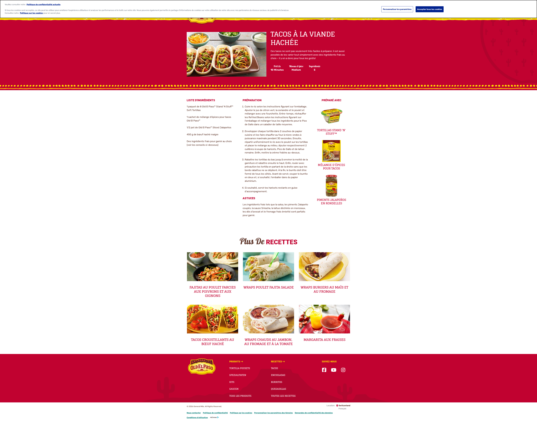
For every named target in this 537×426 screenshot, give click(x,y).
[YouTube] (334, 370)
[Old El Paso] (202, 367)
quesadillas (278, 389)
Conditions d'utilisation (197, 418)
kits (231, 382)
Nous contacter (194, 413)
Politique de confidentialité (215, 413)
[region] (268, 9)
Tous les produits (240, 396)
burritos (276, 382)
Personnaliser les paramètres (397, 9)
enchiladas (278, 375)
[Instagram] (343, 370)
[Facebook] (324, 370)
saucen (234, 389)
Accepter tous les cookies (429, 9)
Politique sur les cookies (241, 413)
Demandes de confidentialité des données (314, 413)
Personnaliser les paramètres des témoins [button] (273, 413)
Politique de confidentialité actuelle (43, 4)
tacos (274, 368)
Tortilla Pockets (239, 368)
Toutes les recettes (283, 396)
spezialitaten (237, 375)
